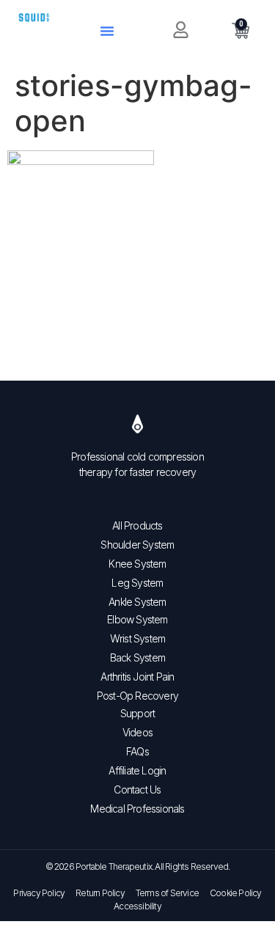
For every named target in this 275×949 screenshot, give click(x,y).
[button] (107, 31)
